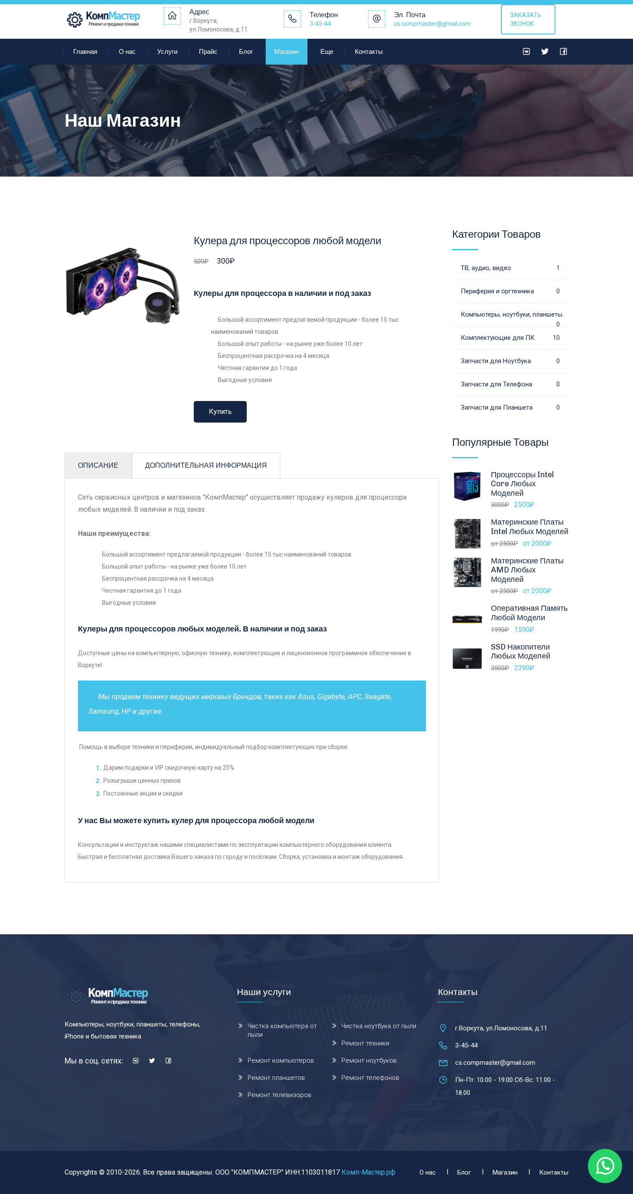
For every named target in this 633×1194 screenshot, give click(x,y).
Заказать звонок (525, 19)
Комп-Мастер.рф (368, 1172)
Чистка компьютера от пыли (282, 1030)
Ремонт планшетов (276, 1078)
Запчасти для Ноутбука (510, 361)
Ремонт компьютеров (281, 1060)
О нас (127, 52)
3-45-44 (320, 23)
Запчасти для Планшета (510, 407)
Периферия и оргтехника (510, 291)
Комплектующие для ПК (510, 338)
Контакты (369, 52)
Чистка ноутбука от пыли (378, 1026)
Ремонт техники (365, 1043)
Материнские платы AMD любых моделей (527, 570)
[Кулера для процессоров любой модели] (123, 286)
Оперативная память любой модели (529, 612)
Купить (220, 411)
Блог (246, 52)
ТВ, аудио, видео (510, 268)
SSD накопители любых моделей (520, 651)
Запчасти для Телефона (510, 384)
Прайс (208, 52)
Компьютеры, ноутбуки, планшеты (511, 318)
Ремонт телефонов (370, 1078)
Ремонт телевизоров (279, 1095)
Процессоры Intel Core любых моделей (522, 484)
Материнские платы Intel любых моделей (529, 526)
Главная (85, 52)
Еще (326, 52)
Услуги (167, 52)
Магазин (286, 52)
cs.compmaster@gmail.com (432, 23)
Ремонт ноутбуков (369, 1060)
